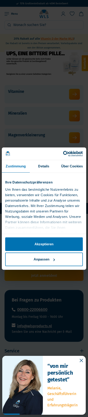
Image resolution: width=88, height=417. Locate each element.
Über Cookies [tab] (72, 166)
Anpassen (41, 259)
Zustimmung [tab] (16, 166)
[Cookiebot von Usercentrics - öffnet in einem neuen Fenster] (63, 154)
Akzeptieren (44, 244)
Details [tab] (43, 166)
